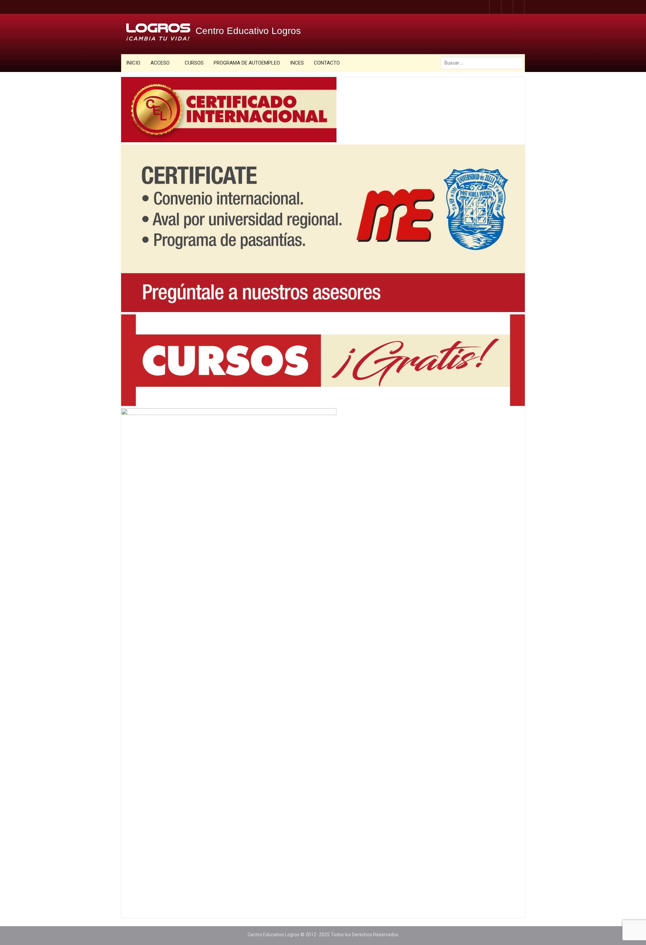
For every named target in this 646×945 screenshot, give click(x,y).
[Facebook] (483, 7)
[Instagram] (495, 7)
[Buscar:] (484, 63)
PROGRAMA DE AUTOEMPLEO (247, 63)
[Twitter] (507, 7)
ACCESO (160, 63)
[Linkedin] (518, 7)
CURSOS (194, 63)
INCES (297, 63)
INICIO (133, 63)
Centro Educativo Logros (248, 31)
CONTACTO (327, 63)
